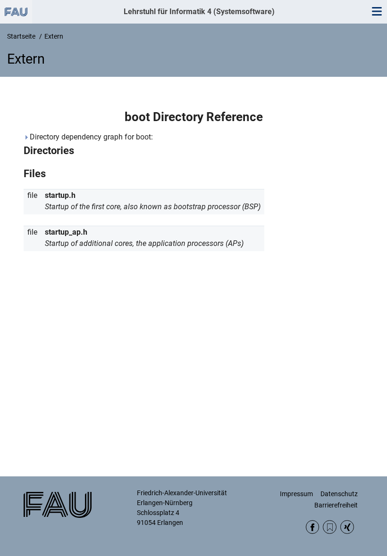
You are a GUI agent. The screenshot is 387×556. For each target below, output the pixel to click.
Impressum (296, 494)
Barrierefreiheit (336, 505)
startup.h (60, 195)
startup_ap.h (66, 232)
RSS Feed (330, 527)
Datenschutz (339, 494)
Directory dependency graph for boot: (90, 136)
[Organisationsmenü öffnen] (16, 12)
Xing (347, 527)
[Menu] (376, 12)
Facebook (313, 527)
